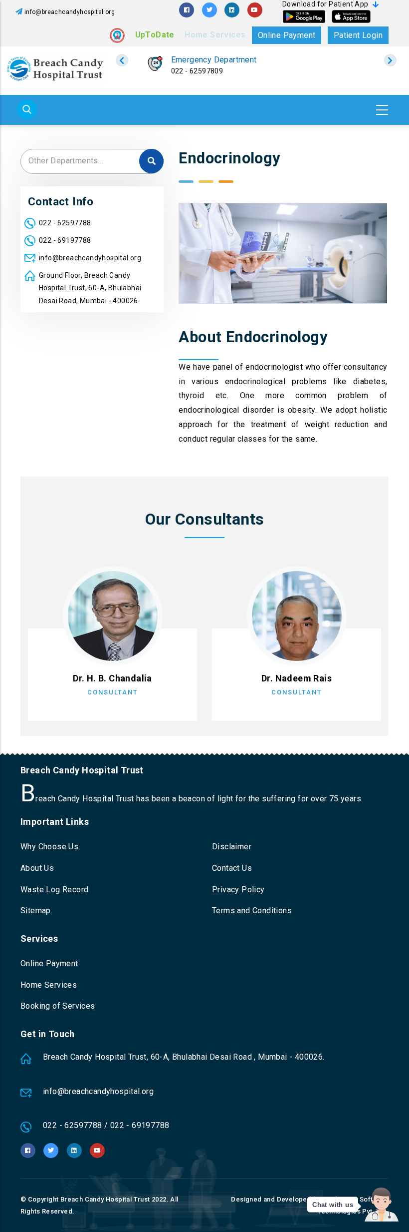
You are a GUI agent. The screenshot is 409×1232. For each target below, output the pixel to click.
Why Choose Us (49, 846)
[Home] (55, 68)
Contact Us (232, 868)
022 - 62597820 (197, 71)
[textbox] (92, 160)
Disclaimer (231, 846)
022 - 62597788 (65, 223)
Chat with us (332, 1205)
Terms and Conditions (252, 910)
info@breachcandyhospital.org (69, 11)
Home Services (215, 34)
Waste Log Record (54, 889)
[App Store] (351, 16)
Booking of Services (57, 1006)
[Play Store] (304, 16)
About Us (37, 868)
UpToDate (155, 34)
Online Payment (287, 35)
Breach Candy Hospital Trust (105, 1199)
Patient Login (358, 35)
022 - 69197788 (65, 240)
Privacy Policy (238, 889)
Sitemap (35, 910)
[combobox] (92, 161)
